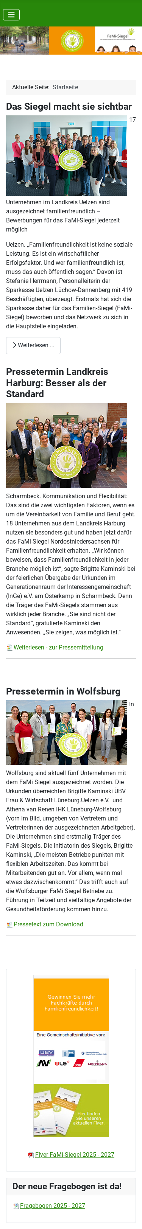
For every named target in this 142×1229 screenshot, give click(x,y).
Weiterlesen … (35, 345)
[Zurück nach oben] (129, 1215)
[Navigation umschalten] (11, 14)
